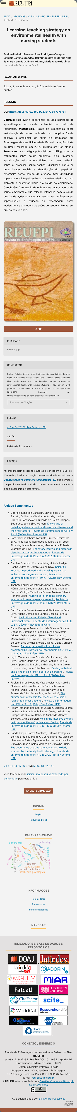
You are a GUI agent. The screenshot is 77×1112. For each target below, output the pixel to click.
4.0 (30, 479)
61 (42, 765)
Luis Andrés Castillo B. (52, 1098)
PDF (39, 328)
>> (52, 765)
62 (46, 765)
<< (5, 765)
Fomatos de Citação (21, 402)
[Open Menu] (3, 3)
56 (23, 765)
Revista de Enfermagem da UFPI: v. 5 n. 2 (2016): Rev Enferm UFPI (40, 556)
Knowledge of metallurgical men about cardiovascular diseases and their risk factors (42, 527)
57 (27, 765)
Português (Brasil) (38, 819)
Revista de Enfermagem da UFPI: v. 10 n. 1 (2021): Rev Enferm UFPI (41, 578)
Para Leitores (38, 898)
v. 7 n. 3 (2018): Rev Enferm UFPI (48, 16)
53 (11, 765)
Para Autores (38, 904)
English (38, 814)
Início (7, 16)
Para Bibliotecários (38, 909)
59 (35, 765)
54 (15, 765)
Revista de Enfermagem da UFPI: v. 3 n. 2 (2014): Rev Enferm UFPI (40, 755)
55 (19, 765)
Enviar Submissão (38, 790)
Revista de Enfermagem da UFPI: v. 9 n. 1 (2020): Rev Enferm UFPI (42, 675)
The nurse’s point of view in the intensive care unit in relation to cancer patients (38, 697)
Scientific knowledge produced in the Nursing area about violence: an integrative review (38, 570)
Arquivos (19, 16)
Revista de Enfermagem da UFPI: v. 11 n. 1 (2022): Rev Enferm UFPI (41, 603)
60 (38, 765)
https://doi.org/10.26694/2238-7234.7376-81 (37, 111)
